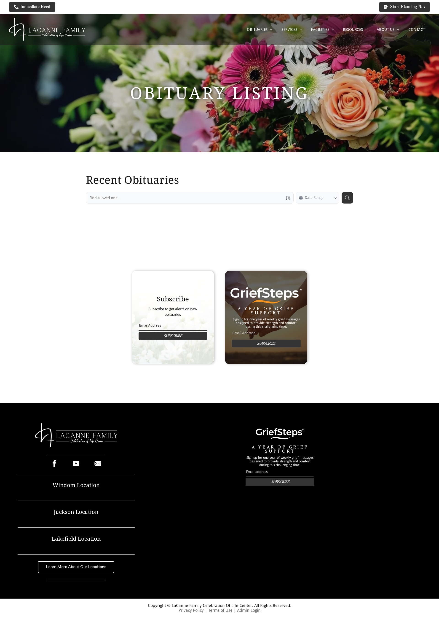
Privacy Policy (191, 610)
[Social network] (98, 464)
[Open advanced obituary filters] (287, 198)
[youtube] (76, 464)
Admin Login (249, 610)
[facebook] (54, 464)
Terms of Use (220, 610)
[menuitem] (259, 29)
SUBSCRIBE (173, 336)
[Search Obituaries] (347, 198)
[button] (32, 7)
